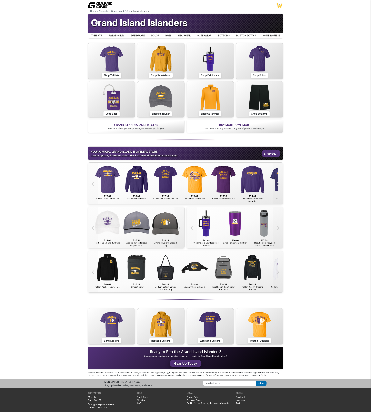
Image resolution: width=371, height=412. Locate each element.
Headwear (184, 35)
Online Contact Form (98, 407)
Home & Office (271, 35)
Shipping (141, 400)
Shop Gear (271, 153)
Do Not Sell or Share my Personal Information (208, 403)
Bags (168, 35)
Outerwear (204, 35)
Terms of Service (195, 400)
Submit (261, 383)
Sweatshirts (116, 35)
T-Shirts (96, 35)
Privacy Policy (193, 397)
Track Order (142, 397)
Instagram (240, 400)
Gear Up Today (185, 363)
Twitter (239, 403)
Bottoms (224, 35)
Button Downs (246, 35)
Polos (155, 35)
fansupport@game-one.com (101, 404)
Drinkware (138, 35)
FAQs (139, 403)
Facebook (240, 397)
